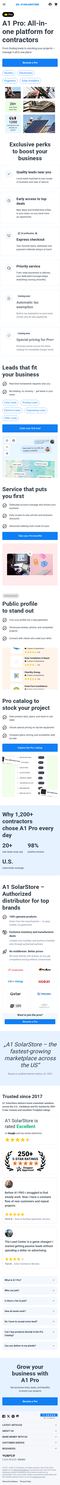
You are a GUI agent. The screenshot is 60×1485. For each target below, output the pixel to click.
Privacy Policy (25, 1482)
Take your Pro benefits (30, 535)
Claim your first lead (30, 428)
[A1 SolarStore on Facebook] (3, 1416)
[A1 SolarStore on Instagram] (13, 1416)
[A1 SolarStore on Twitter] (8, 1416)
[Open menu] (4, 4)
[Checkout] (56, 4)
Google (11, 1133)
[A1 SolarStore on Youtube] (17, 1416)
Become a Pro (30, 1021)
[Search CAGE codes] (8, 1456)
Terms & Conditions (21, 1470)
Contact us (36, 1477)
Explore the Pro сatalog (30, 747)
